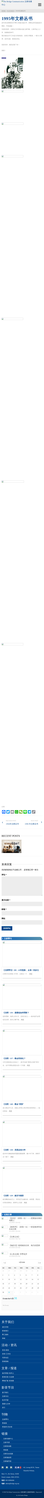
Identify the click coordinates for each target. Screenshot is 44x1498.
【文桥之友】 (14, 1237)
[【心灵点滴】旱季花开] (5, 1255)
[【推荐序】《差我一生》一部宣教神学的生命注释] (5, 1229)
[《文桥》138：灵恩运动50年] (22, 1134)
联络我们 (5, 1331)
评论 (4, 875)
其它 (3, 1407)
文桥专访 (5, 1396)
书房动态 (5, 1357)
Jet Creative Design (23, 1495)
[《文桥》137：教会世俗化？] (22, 1042)
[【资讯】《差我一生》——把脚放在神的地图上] (5, 1220)
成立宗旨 (5, 1327)
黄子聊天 (5, 1392)
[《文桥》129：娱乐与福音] (22, 1179)
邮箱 (4, 909)
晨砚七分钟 (6, 1404)
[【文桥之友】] (5, 1238)
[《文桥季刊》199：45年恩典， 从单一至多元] (22, 954)
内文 (30, 974)
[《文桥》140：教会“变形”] (22, 1088)
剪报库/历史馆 (7, 1427)
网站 (3, 919)
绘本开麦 (5, 1400)
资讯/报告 (5, 1350)
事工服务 (5, 1334)
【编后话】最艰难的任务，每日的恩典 (24, 1245)
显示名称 (6, 900)
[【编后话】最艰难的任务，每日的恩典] (5, 1246)
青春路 (4, 1423)
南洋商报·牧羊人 (8, 1373)
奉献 (3, 1338)
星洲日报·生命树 (8, 1377)
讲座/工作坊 (6, 1354)
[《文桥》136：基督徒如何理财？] (22, 997)
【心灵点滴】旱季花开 (18, 1254)
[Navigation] (39, 4)
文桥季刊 (5, 1419)
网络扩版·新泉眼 (8, 1381)
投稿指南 (5, 1361)
